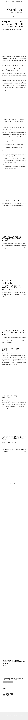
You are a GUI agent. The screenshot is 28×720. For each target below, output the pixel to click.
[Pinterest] (11, 694)
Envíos (7, 1)
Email (4, 665)
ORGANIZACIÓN (12, 442)
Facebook (11, 717)
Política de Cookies (14, 715)
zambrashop (18, 29)
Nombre (5, 671)
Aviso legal (6, 715)
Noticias (17, 1)
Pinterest (17, 717)
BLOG (20, 1)
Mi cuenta (12, 1)
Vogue (13, 707)
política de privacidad (12, 679)
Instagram (22, 715)
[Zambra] (14, 10)
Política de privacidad (14, 714)
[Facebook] (8, 694)
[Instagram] (4, 694)
